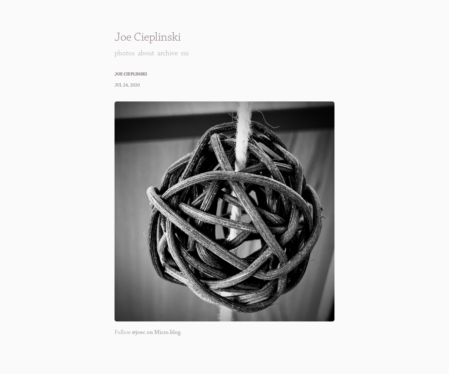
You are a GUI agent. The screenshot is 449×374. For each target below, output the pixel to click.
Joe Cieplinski (148, 37)
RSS (185, 53)
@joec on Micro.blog (156, 332)
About (146, 53)
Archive (167, 53)
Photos (125, 53)
